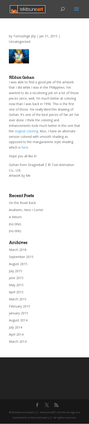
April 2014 (16, 334)
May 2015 (16, 285)
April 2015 (16, 292)
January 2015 (18, 313)
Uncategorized (19, 41)
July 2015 (15, 271)
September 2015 (21, 257)
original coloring (26, 131)
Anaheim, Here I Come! (26, 210)
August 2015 (18, 264)
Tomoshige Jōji (24, 36)
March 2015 (17, 299)
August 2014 (18, 320)
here (24, 147)
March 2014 (17, 341)
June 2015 (16, 278)
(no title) (15, 224)
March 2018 (17, 249)
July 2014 (15, 327)
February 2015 (19, 306)
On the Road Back (22, 203)
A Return (15, 217)
